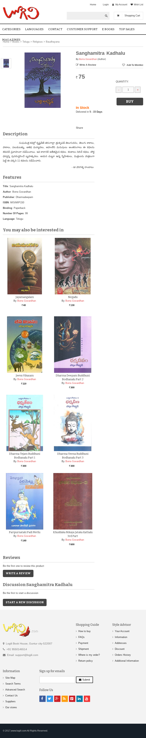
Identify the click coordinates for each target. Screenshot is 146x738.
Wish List (138, 4)
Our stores (11, 707)
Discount (120, 649)
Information (121, 637)
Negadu (73, 297)
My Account (121, 4)
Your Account (122, 631)
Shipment (83, 649)
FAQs (81, 637)
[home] (21, 13)
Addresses (121, 643)
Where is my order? (89, 654)
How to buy (84, 631)
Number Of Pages (13, 213)
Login (106, 4)
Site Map (10, 677)
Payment (83, 643)
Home (93, 4)
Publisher (8, 197)
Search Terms (13, 683)
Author (7, 191)
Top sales (127, 29)
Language (8, 218)
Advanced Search (15, 689)
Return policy (85, 660)
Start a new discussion (25, 602)
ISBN (6, 202)
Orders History (123, 654)
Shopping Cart (132, 15)
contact (55, 29)
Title (5, 186)
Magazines (11, 39)
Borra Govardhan (88, 59)
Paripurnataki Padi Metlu (24, 532)
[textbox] (85, 15)
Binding (7, 208)
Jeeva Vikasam (25, 375)
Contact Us (11, 695)
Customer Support (82, 29)
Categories (11, 29)
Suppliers (10, 701)
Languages (34, 29)
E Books (108, 29)
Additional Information (127, 660)
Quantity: (122, 81)
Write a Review (87, 65)
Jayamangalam (25, 297)
